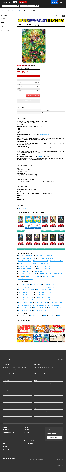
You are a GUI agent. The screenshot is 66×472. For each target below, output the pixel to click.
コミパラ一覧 (52, 367)
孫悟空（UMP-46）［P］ (56, 261)
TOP (3, 367)
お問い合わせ (26, 429)
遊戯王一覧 (39, 383)
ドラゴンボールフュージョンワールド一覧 (12, 376)
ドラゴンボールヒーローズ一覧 (42, 376)
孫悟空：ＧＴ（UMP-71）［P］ (26, 266)
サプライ (36, 415)
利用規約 (40, 156)
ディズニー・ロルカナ (7, 401)
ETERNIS (4, 443)
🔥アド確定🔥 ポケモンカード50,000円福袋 (29, 276)
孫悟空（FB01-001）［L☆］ (25, 279)
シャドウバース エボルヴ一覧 (42, 411)
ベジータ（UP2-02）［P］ (25, 271)
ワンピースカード (38, 364)
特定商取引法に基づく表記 (29, 440)
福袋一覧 (14, 367)
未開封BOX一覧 (13, 369)
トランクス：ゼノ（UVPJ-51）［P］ (27, 274)
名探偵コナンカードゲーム (8, 387)
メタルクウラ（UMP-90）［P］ (44, 266)
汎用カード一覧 (48, 383)
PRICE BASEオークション (8, 438)
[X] (62, 459)
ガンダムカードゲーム (39, 401)
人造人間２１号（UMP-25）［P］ (45, 258)
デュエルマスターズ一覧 (9, 383)
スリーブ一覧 (39, 418)
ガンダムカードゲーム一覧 (41, 404)
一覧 (22, 10)
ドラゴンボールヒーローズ (14, 10)
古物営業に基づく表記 (28, 443)
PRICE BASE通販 (5, 10)
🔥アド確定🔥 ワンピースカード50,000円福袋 (50, 274)
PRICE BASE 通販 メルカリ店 (8, 432)
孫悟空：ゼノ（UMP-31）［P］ (40, 261)
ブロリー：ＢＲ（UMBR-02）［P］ (44, 256)
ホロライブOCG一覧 (40, 390)
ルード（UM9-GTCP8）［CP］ (26, 256)
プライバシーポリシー (28, 438)
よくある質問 (26, 432)
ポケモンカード (6, 364)
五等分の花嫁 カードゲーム (40, 394)
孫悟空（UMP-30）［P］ (24, 261)
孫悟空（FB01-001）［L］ (49, 276)
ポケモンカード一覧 (8, 367)
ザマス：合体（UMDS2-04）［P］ (26, 258)
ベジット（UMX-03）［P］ (43, 268)
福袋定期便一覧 (20, 367)
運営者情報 (5, 446)
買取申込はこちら (54, 437)
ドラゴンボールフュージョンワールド (11, 373)
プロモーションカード (23, 208)
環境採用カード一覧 (6, 369)
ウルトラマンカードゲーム (8, 408)
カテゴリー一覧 (6, 449)
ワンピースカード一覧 (41, 367)
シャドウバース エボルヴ (39, 408)
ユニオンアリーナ (6, 394)
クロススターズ (6, 415)
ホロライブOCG (37, 387)
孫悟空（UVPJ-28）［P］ (39, 271)
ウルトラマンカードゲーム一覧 (10, 411)
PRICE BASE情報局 (6, 435)
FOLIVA (4, 440)
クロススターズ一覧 (8, 418)
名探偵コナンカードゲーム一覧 (10, 390)
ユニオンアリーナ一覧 (9, 397)
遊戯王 (35, 380)
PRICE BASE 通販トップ (7, 429)
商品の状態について (44, 134)
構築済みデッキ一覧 (27, 367)
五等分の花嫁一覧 (40, 397)
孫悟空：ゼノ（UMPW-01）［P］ (26, 268)
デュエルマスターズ (7, 380)
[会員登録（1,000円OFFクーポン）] (41, 20)
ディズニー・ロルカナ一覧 (10, 404)
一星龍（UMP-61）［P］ (24, 263)
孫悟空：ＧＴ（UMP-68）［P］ (40, 263)
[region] (34, 6)
